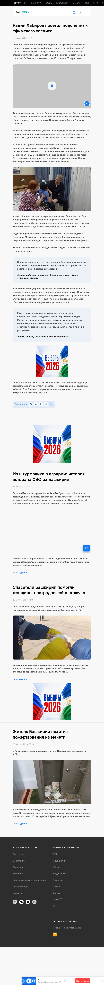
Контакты (18, 873)
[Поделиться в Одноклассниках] (41, 404)
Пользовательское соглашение (29, 880)
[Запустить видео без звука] (87, 103)
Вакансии (18, 867)
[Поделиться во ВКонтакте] (35, 404)
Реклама (17, 893)
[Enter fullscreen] (102, 981)
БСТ (26, 3)
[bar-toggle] (87, 12)
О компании (19, 860)
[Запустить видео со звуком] (52, 86)
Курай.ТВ (57, 899)
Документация (20, 886)
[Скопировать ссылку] (51, 404)
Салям (95, 3)
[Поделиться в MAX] (30, 404)
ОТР (55, 905)
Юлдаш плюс (62, 3)
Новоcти (17, 3)
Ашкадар (76, 3)
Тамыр (86, 3)
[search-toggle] (80, 12)
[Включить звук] (86, 548)
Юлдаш (49, 3)
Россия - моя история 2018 (67, 927)
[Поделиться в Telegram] (46, 404)
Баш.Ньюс (18, 854)
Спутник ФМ (36, 3)
